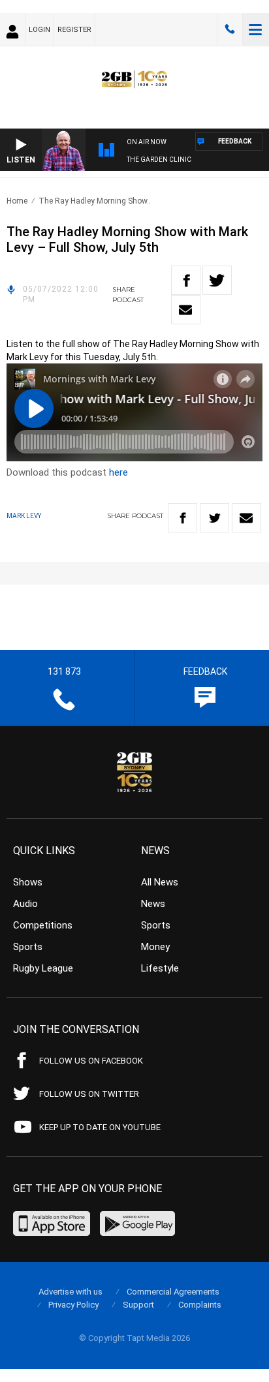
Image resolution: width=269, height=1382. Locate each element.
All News (159, 882)
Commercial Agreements (173, 1292)
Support (138, 1305)
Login (39, 29)
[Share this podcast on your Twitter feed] (217, 280)
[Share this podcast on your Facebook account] (185, 280)
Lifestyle (160, 968)
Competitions (42, 925)
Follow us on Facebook (91, 1061)
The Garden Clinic (159, 159)
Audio (25, 904)
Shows (27, 882)
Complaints (199, 1305)
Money (155, 947)
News (153, 904)
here (118, 472)
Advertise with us (71, 1292)
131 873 (229, 29)
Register (74, 29)
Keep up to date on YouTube (100, 1127)
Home (17, 201)
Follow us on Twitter (89, 1094)
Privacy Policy (73, 1305)
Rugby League (43, 968)
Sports (27, 947)
